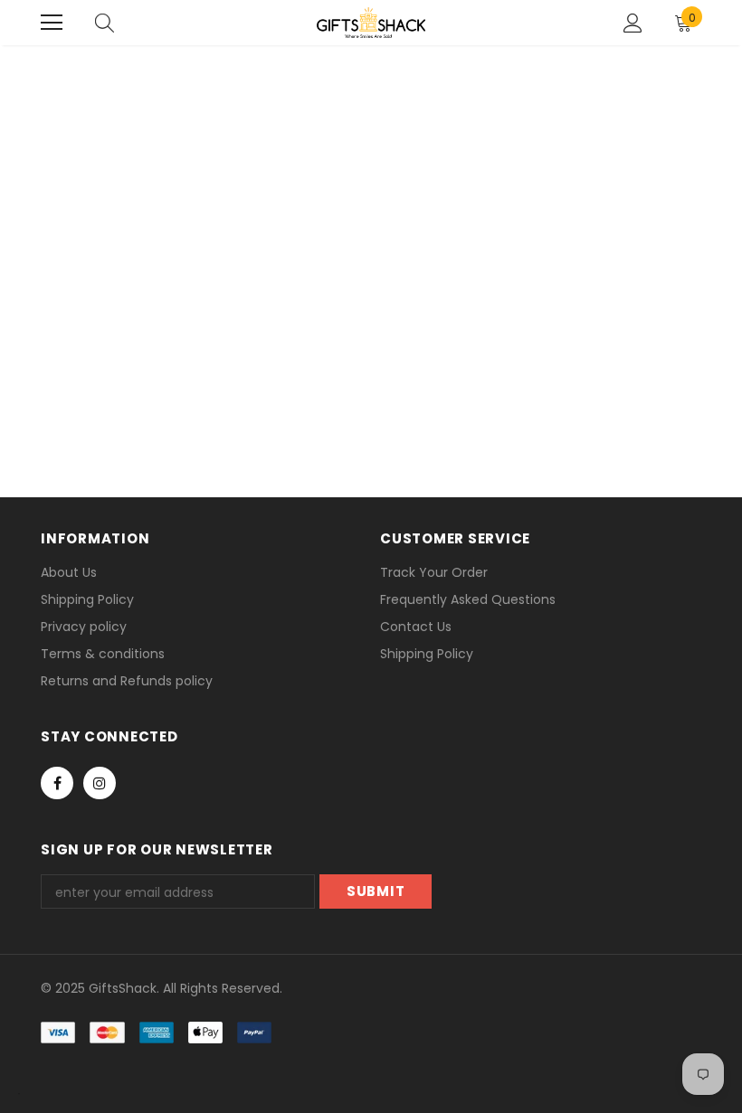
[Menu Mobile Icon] (51, 22)
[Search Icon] (104, 22)
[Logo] (371, 22)
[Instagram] (99, 783)
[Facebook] (57, 783)
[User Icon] (632, 23)
